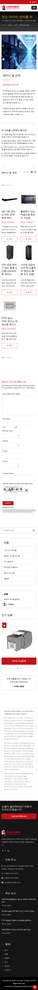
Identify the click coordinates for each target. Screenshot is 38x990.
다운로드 (11, 604)
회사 (6, 950)
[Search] (33, 530)
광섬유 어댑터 (22, 784)
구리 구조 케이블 (10, 550)
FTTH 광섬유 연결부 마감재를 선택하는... (17, 920)
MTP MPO (19, 786)
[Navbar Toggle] (34, 8)
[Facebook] (2, 851)
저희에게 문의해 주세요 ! (11, 789)
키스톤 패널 (15, 781)
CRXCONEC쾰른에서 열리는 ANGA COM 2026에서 (19, 900)
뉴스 (6, 962)
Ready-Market (28, 986)
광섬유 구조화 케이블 (12, 556)
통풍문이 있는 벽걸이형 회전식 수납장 (28, 214)
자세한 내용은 (19, 686)
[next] (34, 166)
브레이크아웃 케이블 (10, 786)
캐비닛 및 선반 (24, 25)
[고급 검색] (35, 987)
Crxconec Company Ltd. (25, 980)
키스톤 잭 (15, 778)
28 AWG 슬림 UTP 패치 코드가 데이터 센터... (18, 911)
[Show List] (35, 172)
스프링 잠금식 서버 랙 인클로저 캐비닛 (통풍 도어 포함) (28, 269)
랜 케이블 (17, 776)
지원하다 (8, 970)
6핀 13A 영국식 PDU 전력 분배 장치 (8, 214)
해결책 (6, 579)
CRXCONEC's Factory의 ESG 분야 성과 (16, 929)
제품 (6, 954)
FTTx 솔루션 (8, 562)
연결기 (26, 778)
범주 (15, 25)
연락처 (7, 966)
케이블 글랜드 (8, 781)
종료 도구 (28, 781)
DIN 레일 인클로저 (11, 567)
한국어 (34, 2)
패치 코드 (21, 778)
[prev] (3, 166)
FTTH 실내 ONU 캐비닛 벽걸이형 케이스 (9, 321)
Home (10, 25)
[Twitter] (5, 851)
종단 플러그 (24, 776)
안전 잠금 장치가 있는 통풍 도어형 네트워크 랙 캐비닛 (9, 269)
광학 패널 (6, 784)
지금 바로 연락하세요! (19, 816)
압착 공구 (22, 781)
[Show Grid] (31, 172)
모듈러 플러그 (8, 778)
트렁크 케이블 (14, 784)
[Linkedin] (8, 851)
